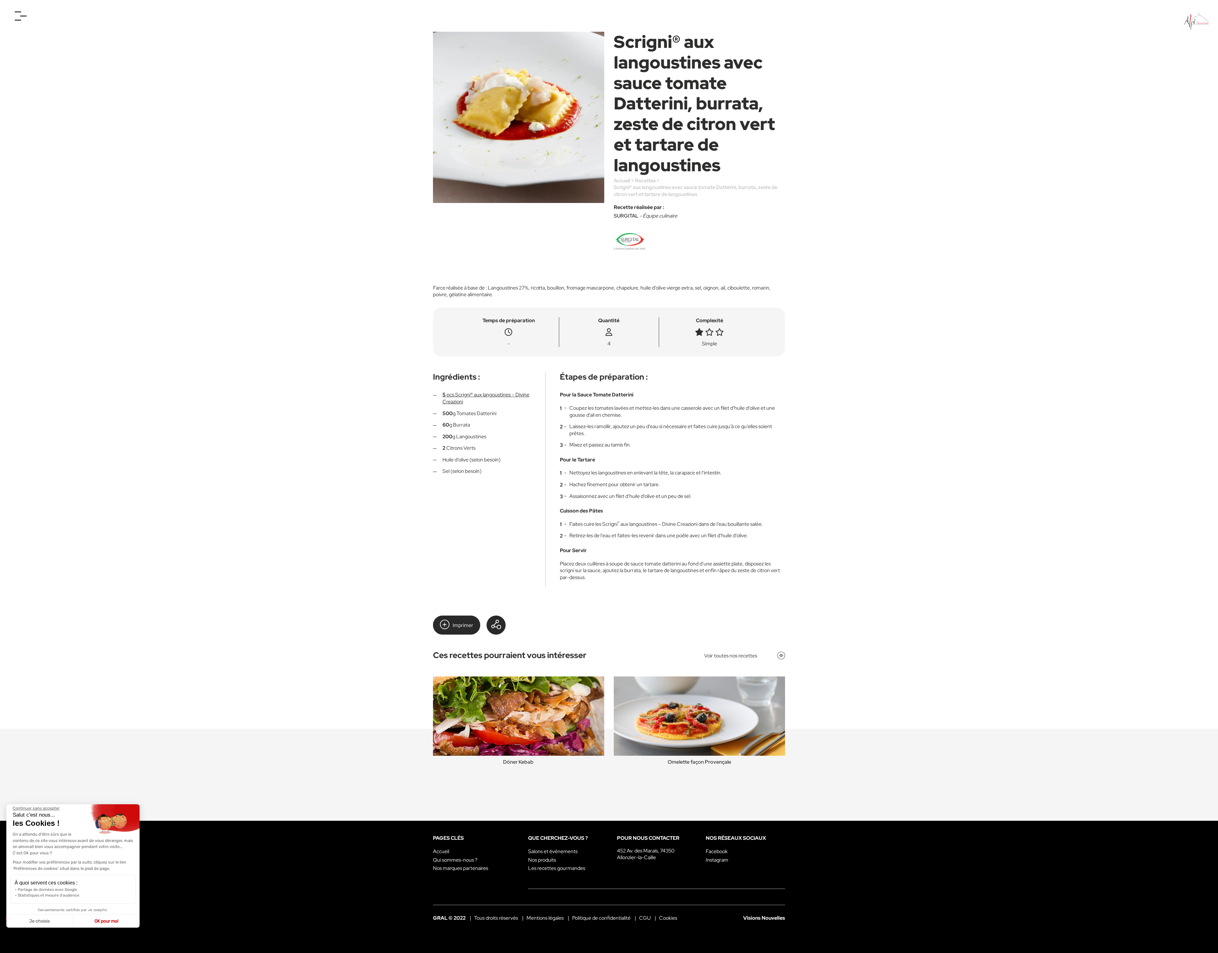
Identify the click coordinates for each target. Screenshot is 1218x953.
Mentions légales (545, 918)
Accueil (622, 180)
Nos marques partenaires (460, 868)
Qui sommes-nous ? (455, 860)
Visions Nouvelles (764, 918)
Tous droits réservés (496, 918)
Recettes (645, 180)
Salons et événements (553, 851)
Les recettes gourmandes (556, 868)
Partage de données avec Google (47, 889)
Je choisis (39, 921)
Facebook (717, 851)
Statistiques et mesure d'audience (48, 895)
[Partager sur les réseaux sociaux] (496, 625)
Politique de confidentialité (601, 918)
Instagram (717, 860)
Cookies (668, 918)
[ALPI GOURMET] (1196, 21)
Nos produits (542, 860)
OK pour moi (106, 921)
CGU (645, 918)
